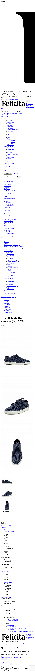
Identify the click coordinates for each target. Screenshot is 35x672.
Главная (6, 242)
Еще (5, 170)
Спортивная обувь (12, 154)
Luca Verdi (7, 307)
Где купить (7, 164)
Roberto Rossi (8, 312)
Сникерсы (10, 137)
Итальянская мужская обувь (12, 245)
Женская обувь (8, 119)
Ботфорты (10, 126)
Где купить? (10, 629)
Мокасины (10, 149)
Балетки (9, 120)
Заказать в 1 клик (6, 525)
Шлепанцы (10, 145)
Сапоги (9, 134)
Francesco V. (7, 303)
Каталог (6, 243)
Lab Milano (7, 304)
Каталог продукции (13, 619)
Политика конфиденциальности (16, 628)
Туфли (9, 139)
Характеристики (9, 530)
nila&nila (6, 310)
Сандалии (10, 151)
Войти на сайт (5, 114)
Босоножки (10, 122)
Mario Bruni (7, 309)
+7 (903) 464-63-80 (6, 113)
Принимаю (4, 659)
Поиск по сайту (12, 626)
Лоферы (13, 140)
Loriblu (6, 306)
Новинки (6, 216)
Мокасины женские (13, 129)
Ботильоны (10, 123)
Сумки (6, 160)
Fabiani (6, 301)
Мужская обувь (8, 146)
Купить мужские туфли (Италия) (13, 246)
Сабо (8, 132)
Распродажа (7, 158)
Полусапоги (11, 131)
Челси (12, 143)
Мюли (13, 142)
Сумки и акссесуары (10, 219)
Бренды (6, 161)
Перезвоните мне (17, 113)
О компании (7, 166)
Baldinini (6, 300)
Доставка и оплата (9, 163)
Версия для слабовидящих (9, 99)
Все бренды (7, 313)
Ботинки (9, 125)
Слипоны (10, 152)
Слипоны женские (12, 135)
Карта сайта (12, 173)
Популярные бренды (8, 297)
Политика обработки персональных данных (20, 631)
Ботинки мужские (12, 148)
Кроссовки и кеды (12, 128)
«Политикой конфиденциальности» (11, 657)
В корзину (4, 527)
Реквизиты (10, 167)
